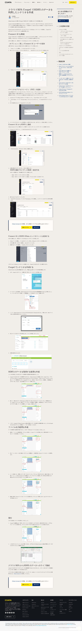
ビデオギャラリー (63, 613)
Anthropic (70, 602)
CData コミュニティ (63, 602)
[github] (12, 612)
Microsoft (70, 607)
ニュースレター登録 (63, 609)
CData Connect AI (16, 224)
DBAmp (33, 607)
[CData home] (9, 2)
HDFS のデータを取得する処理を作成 (66, 48)
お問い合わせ (72, 2)
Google (70, 606)
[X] (8, 612)
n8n (69, 609)
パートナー (43, 610)
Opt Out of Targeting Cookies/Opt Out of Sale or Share (67, 627)
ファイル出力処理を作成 (64, 50)
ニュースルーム (53, 606)
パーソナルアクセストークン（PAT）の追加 (66, 35)
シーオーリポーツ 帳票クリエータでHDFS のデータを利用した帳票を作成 (66, 79)
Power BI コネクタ (25, 614)
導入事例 (61, 604)
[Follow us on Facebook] (48, 17)
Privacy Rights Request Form (41, 625)
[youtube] (10, 612)
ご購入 (63, 2)
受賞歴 (51, 607)
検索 (66, 2)
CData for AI (51, 2)
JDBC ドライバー (25, 604)
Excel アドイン (25, 613)
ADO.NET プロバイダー (26, 606)
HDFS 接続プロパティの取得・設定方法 (66, 40)
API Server (24, 609)
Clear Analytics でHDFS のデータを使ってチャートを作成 (66, 83)
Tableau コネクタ (25, 616)
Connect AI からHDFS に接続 (66, 37)
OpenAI (70, 611)
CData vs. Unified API (45, 613)
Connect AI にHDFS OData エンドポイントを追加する (66, 43)
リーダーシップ (53, 609)
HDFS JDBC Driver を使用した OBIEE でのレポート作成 (65, 71)
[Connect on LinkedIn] (52, 17)
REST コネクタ (25, 611)
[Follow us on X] (50, 17)
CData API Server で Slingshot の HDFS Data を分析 (65, 90)
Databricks (71, 604)
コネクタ (42, 602)
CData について (53, 602)
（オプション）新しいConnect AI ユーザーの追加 (66, 32)
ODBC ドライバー (25, 602)
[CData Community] (14, 612)
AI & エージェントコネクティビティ (45, 608)
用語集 (61, 611)
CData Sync (34, 602)
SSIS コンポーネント (35, 606)
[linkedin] (6, 612)
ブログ (61, 606)
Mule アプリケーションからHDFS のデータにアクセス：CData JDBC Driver (66, 67)
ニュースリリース (53, 604)
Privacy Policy (69, 624)
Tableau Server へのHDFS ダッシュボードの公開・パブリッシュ (66, 86)
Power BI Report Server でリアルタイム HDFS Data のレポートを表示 (66, 96)
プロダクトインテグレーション (45, 605)
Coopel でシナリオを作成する (65, 45)
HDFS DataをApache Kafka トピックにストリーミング (66, 93)
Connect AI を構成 (63, 29)
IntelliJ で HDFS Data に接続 (64, 64)
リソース (61, 607)
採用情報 (51, 613)
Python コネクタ (25, 607)
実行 (60, 52)
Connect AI (34, 604)
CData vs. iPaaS (44, 611)
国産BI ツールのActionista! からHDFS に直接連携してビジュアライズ (66, 75)
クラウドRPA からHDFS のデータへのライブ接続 (66, 55)
